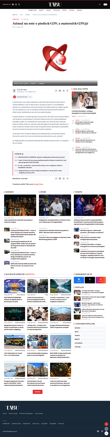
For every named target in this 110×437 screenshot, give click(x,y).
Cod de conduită (39, 413)
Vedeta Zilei (61, 423)
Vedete (74, 116)
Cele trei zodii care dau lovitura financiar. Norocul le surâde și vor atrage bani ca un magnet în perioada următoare (86, 151)
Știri (21, 14)
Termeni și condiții (13, 413)
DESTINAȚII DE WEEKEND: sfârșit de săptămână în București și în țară (41, 157)
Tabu (25, 90)
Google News (38, 184)
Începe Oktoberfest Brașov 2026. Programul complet (60, 326)
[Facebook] (13, 4)
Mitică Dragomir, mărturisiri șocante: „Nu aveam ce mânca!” (86, 132)
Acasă (15, 14)
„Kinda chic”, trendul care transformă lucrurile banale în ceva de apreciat (37, 327)
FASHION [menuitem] (79, 10)
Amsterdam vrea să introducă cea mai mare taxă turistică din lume (36, 383)
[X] (19, 4)
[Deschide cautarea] (99, 4)
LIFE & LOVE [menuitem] (56, 10)
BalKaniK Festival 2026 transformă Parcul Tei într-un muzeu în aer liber (23, 266)
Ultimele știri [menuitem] (32, 10)
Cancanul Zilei (35, 423)
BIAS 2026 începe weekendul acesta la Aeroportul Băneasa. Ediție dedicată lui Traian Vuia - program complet (60, 357)
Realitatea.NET (6, 423)
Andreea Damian (66, 294)
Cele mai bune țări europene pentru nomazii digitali (37, 354)
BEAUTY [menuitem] (41, 10)
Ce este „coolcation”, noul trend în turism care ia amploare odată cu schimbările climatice (40, 166)
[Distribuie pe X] (67, 90)
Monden (77, 138)
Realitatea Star (26, 423)
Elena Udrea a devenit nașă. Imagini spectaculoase (84, 123)
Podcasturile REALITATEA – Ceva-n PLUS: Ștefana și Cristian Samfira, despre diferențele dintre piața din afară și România (23, 233)
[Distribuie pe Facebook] (59, 90)
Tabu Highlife (44, 423)
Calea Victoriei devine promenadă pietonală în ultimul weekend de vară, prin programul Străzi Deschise (42, 161)
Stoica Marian (21, 294)
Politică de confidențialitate (26, 413)
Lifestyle (27, 14)
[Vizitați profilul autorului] (14, 90)
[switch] (105, 4)
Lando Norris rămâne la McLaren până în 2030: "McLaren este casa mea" (53, 231)
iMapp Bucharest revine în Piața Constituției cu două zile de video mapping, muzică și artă (40, 172)
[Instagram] (16, 4)
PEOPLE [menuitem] (64, 10)
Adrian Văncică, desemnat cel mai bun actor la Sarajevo (85, 141)
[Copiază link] (56, 90)
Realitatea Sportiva (16, 423)
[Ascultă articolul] (106, 424)
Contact (5, 413)
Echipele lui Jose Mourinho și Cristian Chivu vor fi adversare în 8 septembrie (54, 221)
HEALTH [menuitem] (48, 10)
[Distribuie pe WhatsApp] (63, 90)
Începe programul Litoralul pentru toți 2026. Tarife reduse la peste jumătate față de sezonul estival (14, 384)
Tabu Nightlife (53, 423)
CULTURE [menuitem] (71, 10)
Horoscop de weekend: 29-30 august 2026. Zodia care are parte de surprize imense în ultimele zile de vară (23, 245)
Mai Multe (37, 392)
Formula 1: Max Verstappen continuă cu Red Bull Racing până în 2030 (55, 238)
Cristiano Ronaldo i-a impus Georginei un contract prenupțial (84, 112)
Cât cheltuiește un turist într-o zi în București (13, 354)
